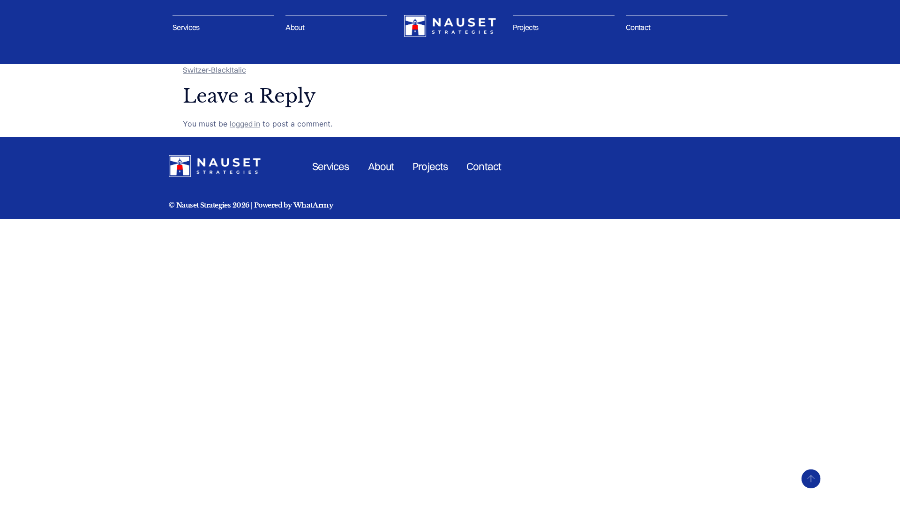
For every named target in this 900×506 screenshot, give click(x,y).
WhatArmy (313, 205)
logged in (245, 123)
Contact (638, 27)
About (294, 27)
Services (186, 27)
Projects (526, 27)
